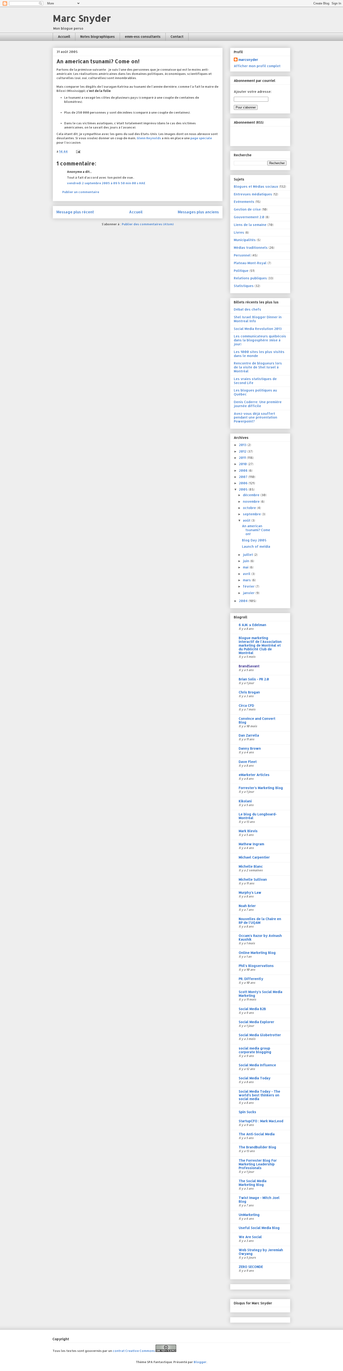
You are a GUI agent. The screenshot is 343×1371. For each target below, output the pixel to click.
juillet (248, 555)
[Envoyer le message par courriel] (77, 151)
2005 (243, 489)
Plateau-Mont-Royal (250, 263)
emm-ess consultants (143, 36)
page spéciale (201, 138)
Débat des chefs (247, 309)
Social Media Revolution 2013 (258, 329)
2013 (243, 445)
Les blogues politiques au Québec (255, 392)
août (247, 520)
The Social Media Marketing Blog (252, 1183)
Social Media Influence (257, 1065)
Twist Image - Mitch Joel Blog (259, 1199)
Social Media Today (254, 1078)
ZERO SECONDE (251, 1267)
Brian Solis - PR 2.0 (254, 679)
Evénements (244, 202)
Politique (241, 271)
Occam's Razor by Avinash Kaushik (260, 937)
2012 (243, 451)
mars (247, 580)
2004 (243, 601)
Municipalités (245, 240)
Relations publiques (250, 278)
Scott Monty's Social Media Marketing (260, 993)
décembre (251, 495)
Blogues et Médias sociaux (256, 186)
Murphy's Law (250, 892)
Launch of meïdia (256, 546)
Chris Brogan (249, 692)
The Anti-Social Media (257, 1134)
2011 (243, 458)
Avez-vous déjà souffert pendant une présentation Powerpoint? (255, 417)
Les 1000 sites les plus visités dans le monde (259, 354)
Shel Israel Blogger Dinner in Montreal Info (258, 319)
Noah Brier (247, 906)
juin (246, 561)
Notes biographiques (97, 36)
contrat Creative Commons (134, 1351)
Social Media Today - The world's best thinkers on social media (259, 1095)
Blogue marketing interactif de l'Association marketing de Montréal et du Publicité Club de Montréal (260, 645)
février (249, 586)
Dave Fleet (248, 762)
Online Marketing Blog (257, 953)
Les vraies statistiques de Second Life (255, 381)
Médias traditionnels (251, 247)
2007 (243, 477)
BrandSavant (249, 666)
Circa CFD (246, 705)
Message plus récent (75, 212)
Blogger (200, 1362)
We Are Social (250, 1237)
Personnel (242, 255)
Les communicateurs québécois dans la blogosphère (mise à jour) (260, 340)
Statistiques (244, 286)
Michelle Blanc (251, 866)
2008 (243, 470)
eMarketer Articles (254, 775)
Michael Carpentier (254, 857)
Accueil (64, 36)
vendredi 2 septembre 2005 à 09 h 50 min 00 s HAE (106, 183)
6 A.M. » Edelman (252, 625)
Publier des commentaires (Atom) (148, 224)
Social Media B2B (252, 1009)
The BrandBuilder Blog (257, 1147)
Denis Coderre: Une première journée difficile (258, 404)
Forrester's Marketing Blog (261, 788)
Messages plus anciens (198, 212)
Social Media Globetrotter (260, 1035)
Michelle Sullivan (253, 879)
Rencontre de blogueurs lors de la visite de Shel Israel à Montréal (258, 367)
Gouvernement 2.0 (249, 217)
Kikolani (245, 801)
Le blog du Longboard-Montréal (258, 816)
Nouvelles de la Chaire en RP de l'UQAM (260, 920)
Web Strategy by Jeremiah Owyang (261, 1252)
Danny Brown (250, 748)
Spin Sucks (247, 1112)
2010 (243, 464)
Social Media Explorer (256, 1022)
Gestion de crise (247, 209)
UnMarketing (249, 1215)
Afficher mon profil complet (257, 66)
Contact (177, 36)
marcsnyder (248, 60)
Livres (239, 232)
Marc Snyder (82, 18)
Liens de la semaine (250, 225)
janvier (249, 593)
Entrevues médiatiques (253, 194)
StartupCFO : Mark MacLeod (261, 1121)
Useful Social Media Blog (259, 1228)
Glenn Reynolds (149, 138)
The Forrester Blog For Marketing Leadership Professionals (258, 1164)
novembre (252, 501)
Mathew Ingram (251, 844)
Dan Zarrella (249, 735)
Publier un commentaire (80, 192)
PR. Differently (251, 979)
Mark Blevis (248, 831)
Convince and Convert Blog (257, 720)
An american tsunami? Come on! (256, 530)
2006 (243, 483)
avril (247, 574)
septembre (252, 514)
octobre (250, 508)
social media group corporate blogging (255, 1050)
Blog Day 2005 (254, 540)
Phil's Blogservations (256, 966)
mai (246, 567)
